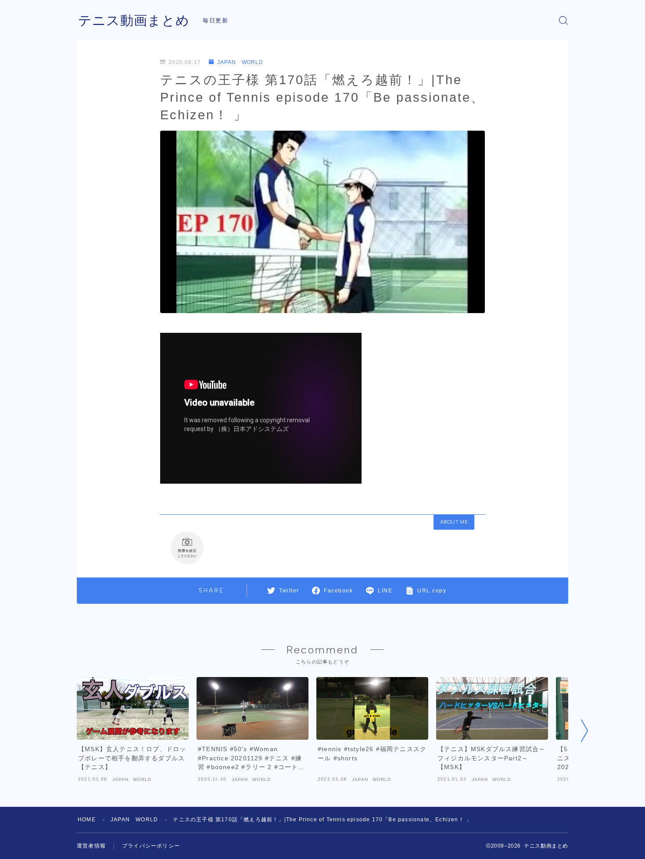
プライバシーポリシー (151, 846)
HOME (87, 819)
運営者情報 (91, 846)
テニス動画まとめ (134, 20)
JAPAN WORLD (240, 62)
